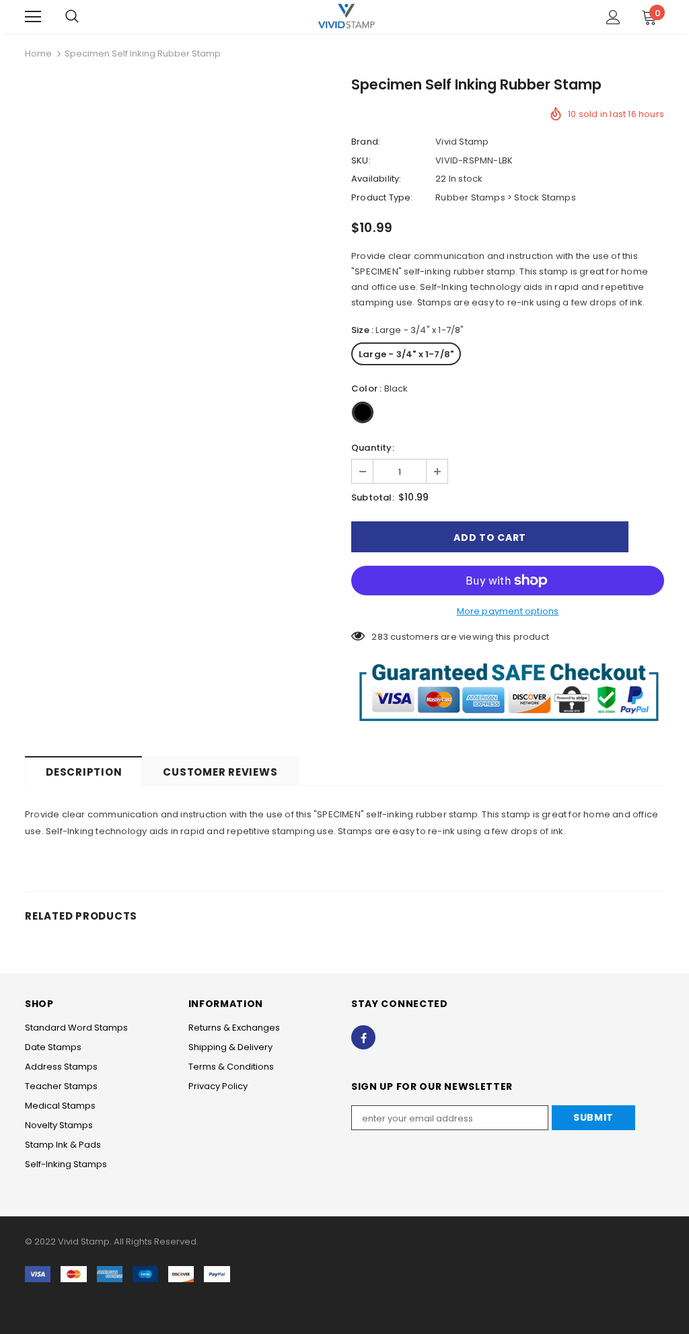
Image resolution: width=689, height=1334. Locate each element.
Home (38, 53)
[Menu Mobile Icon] (33, 17)
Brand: (365, 141)
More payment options (508, 611)
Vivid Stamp (461, 141)
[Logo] (346, 16)
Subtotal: (372, 497)
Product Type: (382, 197)
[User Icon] (613, 17)
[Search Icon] (72, 17)
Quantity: (372, 447)
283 (379, 636)
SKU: (361, 160)
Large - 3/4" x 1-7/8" (406, 354)
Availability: (376, 178)
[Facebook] (363, 1037)
